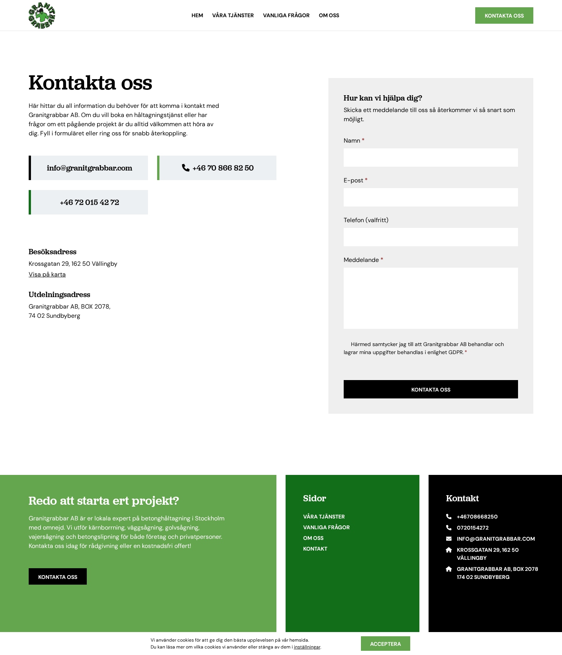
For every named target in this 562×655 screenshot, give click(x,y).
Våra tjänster (233, 15)
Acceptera (385, 643)
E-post (356, 180)
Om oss (329, 15)
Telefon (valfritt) (366, 220)
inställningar (307, 647)
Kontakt (315, 548)
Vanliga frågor (286, 15)
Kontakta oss (57, 577)
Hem (197, 15)
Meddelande (363, 259)
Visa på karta (47, 274)
